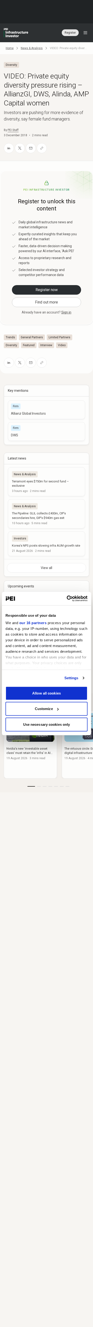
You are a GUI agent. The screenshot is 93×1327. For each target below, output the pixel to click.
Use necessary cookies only (46, 724)
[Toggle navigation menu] (85, 33)
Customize (44, 709)
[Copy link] (42, 148)
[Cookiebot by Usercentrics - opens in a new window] (67, 599)
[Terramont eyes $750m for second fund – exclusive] (46, 481)
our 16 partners (33, 623)
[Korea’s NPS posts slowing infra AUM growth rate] (46, 544)
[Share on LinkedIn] (9, 148)
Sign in (66, 312)
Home (10, 48)
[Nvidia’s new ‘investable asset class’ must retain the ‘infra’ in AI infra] (30, 744)
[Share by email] (31, 148)
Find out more (46, 302)
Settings (71, 678)
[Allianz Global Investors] (46, 410)
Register (70, 32)
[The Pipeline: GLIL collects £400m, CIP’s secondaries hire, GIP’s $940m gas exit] (46, 513)
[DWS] (46, 431)
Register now (47, 289)
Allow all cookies (46, 693)
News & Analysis (32, 48)
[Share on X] (20, 148)
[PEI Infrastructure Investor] (16, 32)
